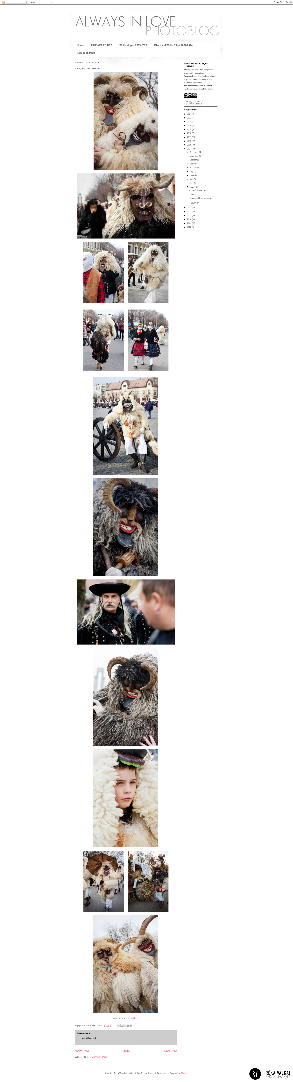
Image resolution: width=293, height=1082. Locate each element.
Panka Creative (195, 104)
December (194, 152)
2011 (189, 215)
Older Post (170, 1050)
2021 (189, 121)
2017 (189, 137)
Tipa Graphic (198, 101)
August (193, 167)
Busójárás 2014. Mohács (200, 198)
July (192, 171)
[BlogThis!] (121, 1025)
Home (80, 45)
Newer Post (82, 1050)
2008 (189, 227)
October (193, 160)
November (194, 156)
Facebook (134, 1018)
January (193, 203)
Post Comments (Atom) (97, 1057)
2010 (189, 219)
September (195, 164)
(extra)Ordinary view (197, 190)
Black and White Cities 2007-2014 (173, 45)
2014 (189, 149)
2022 (189, 118)
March (193, 187)
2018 (189, 133)
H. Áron (192, 194)
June (192, 175)
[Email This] (119, 1025)
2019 (189, 129)
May (192, 179)
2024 (189, 114)
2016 (189, 141)
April (192, 183)
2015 (189, 145)
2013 (189, 208)
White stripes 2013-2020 (133, 45)
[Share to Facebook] (127, 1025)
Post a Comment (88, 1038)
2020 (189, 125)
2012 (189, 212)
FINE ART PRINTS (101, 45)
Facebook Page (86, 53)
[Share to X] (124, 1025)
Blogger (184, 1073)
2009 (189, 223)
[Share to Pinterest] (130, 1025)
